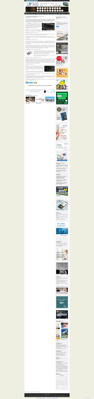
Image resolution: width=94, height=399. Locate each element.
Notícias (57, 212)
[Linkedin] (27, 82)
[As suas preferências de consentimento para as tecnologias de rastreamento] (89, 397)
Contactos (63, 13)
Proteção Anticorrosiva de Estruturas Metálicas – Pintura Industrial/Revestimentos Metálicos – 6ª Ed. (62, 369)
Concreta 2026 (58, 355)
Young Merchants (59, 241)
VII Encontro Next (58, 348)
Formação (55, 13)
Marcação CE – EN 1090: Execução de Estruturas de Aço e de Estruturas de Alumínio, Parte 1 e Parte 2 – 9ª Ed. (61, 366)
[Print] (36, 82)
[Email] (34, 82)
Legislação (58, 174)
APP (34, 13)
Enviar (57, 26)
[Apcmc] (26, 13)
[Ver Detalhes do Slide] (53, 4)
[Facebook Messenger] (30, 82)
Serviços (52, 13)
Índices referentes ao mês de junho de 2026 (39, 0)
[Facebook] (26, 82)
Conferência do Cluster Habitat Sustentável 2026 (62, 346)
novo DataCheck (47, 13)
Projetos (42, 13)
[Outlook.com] (32, 82)
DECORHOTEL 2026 (58, 354)
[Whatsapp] (29, 82)
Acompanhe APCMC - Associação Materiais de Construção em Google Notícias (40, 85)
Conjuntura (58, 276)
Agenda (59, 13)
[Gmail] (33, 82)
